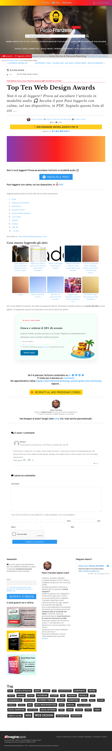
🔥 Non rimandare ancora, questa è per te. (56, 127)
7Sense (15, 220)
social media (32, 710)
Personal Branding (63, 49)
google (83, 695)
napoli (92, 700)
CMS (54, 691)
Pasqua (20, 294)
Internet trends (46, 700)
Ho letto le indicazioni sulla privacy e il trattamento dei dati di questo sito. (20, 589)
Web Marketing (62, 716)
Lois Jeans (16, 217)
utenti (88, 710)
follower (54, 695)
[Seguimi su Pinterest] (67, 131)
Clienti (75, 737)
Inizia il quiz (29, 353)
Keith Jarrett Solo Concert (38, 296)
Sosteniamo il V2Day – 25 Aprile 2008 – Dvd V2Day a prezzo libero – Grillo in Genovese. (70, 63)
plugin (101, 700)
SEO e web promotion (45, 705)
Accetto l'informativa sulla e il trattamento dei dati (43, 347)
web (28, 715)
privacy (44, 347)
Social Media (47, 49)
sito (62, 705)
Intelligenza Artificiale (85, 49)
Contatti (80, 737)
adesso (45, 638)
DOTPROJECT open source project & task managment (90, 297)
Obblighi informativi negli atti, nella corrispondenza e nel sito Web (73, 267)
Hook (14, 199)
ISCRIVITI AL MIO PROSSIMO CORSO (58, 392)
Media (84, 700)
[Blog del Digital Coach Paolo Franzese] (56, 23)
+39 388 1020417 (102, 3)
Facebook (42, 695)
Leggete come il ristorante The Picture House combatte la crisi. (73, 298)
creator (11, 695)
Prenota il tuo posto (83, 56)
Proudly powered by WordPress (13, 745)
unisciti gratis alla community (85, 381)
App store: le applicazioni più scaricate (55, 297)
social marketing (16, 710)
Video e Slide (15, 715)
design (21, 695)
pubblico (11, 705)
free (62, 695)
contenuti (79, 690)
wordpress (76, 716)
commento (68, 378)
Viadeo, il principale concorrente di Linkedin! (55, 266)
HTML (92, 695)
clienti (46, 691)
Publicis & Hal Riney (20, 203)
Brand (37, 691)
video (97, 709)
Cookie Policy (67, 737)
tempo (61, 710)
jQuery (61, 700)
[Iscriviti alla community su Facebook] (53, 131)
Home (7, 60)
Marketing (34, 49)
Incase (15, 224)
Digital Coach (21, 49)
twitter (79, 710)
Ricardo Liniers (18, 210)
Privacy (58, 737)
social (70, 705)
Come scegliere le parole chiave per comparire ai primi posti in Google (20, 267)
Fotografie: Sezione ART (17, 63)
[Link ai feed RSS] (69, 131)
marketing (73, 700)
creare (92, 691)
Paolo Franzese (37, 119)
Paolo (56, 30)
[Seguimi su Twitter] (65, 131)
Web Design (44, 715)
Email (9, 579)
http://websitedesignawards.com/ (32, 236)
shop (57, 418)
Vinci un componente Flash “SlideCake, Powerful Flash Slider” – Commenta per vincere (90, 268)
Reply (97, 463)
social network (48, 710)
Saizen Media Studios (21, 213)
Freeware (72, 695)
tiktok (70, 710)
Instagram (29, 700)
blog (10, 691)
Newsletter (88, 737)
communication (65, 691)
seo (30, 705)
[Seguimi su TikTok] (59, 131)
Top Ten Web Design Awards (27, 74)
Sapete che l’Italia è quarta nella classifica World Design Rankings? (38, 267)
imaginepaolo (14, 700)
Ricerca (21, 705)
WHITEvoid (16, 206)
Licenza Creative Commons (49, 745)
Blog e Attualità (23, 691)
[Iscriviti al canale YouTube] (57, 131)
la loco (16, 231)
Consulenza (96, 737)
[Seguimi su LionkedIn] (60, 131)
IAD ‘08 (15, 227)
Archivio (104, 737)
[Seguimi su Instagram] (54, 131)
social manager (84, 705)
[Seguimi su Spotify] (63, 131)
